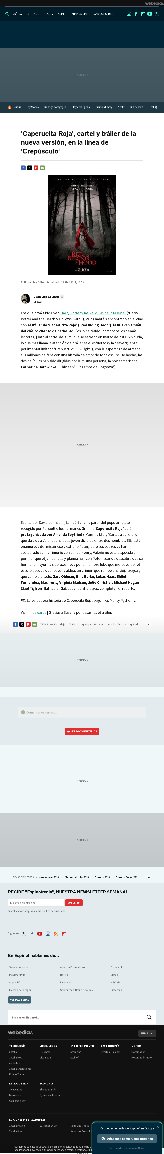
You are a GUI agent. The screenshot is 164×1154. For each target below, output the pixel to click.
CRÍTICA (17, 14)
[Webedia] (154, 3)
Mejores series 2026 (49, 877)
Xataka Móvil (16, 1057)
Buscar (149, 1017)
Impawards (37, 612)
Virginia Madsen (94, 624)
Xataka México (17, 1125)
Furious (17, 107)
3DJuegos (45, 1052)
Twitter (156, 13)
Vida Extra (45, 1057)
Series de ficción (19, 967)
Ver (84, 731)
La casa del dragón (20, 990)
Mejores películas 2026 (77, 877)
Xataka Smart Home (20, 1068)
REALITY (48, 14)
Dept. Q (153, 107)
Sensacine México (79, 1125)
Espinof (74, 1057)
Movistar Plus (17, 975)
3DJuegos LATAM (49, 1125)
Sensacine (75, 1052)
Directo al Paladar (110, 1052)
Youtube (149, 13)
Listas (114, 975)
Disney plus (118, 967)
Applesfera (14, 1063)
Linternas (116, 990)
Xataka (13, 1052)
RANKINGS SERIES (103, 14)
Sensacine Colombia (81, 1131)
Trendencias (15, 1089)
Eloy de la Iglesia (81, 107)
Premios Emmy (104, 107)
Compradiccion (17, 1100)
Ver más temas (19, 1000)
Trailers (73, 624)
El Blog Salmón (48, 1089)
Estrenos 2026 (102, 877)
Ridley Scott (136, 107)
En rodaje (59, 624)
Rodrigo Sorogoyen (55, 107)
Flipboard (142, 13)
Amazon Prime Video (72, 967)
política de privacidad (53, 911)
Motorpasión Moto (141, 1057)
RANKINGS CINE (79, 14)
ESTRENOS (33, 14)
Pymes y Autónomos (51, 1095)
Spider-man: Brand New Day (76, 990)
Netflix (121, 107)
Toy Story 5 (33, 107)
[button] (48, 296)
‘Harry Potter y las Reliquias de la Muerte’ (92, 313)
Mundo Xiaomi (17, 1074)
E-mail (42, 167)
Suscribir (73, 902)
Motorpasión (138, 1052)
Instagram (128, 13)
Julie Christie (118, 624)
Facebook (135, 13)
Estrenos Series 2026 (127, 877)
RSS (56, 933)
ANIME (61, 14)
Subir (144, 1033)
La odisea (66, 982)
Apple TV (14, 982)
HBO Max (116, 982)
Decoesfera (15, 1095)
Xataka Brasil (16, 1131)
